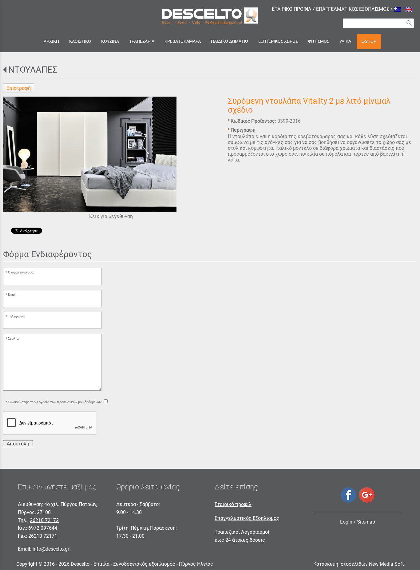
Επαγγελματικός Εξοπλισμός (247, 518)
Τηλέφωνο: (16, 316)
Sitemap (366, 522)
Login (346, 522)
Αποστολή (18, 444)
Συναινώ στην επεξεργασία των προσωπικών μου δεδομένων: (55, 402)
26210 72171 (42, 536)
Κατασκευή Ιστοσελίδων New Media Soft (358, 564)
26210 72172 (44, 520)
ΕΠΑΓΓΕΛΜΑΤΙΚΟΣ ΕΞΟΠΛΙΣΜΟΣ (352, 9)
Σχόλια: (13, 339)
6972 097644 (42, 528)
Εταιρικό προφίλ (233, 504)
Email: (13, 295)
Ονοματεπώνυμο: (21, 272)
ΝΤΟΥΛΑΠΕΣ (32, 70)
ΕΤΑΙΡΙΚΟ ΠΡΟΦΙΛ (291, 9)
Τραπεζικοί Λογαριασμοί (242, 532)
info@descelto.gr (51, 549)
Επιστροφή (18, 88)
